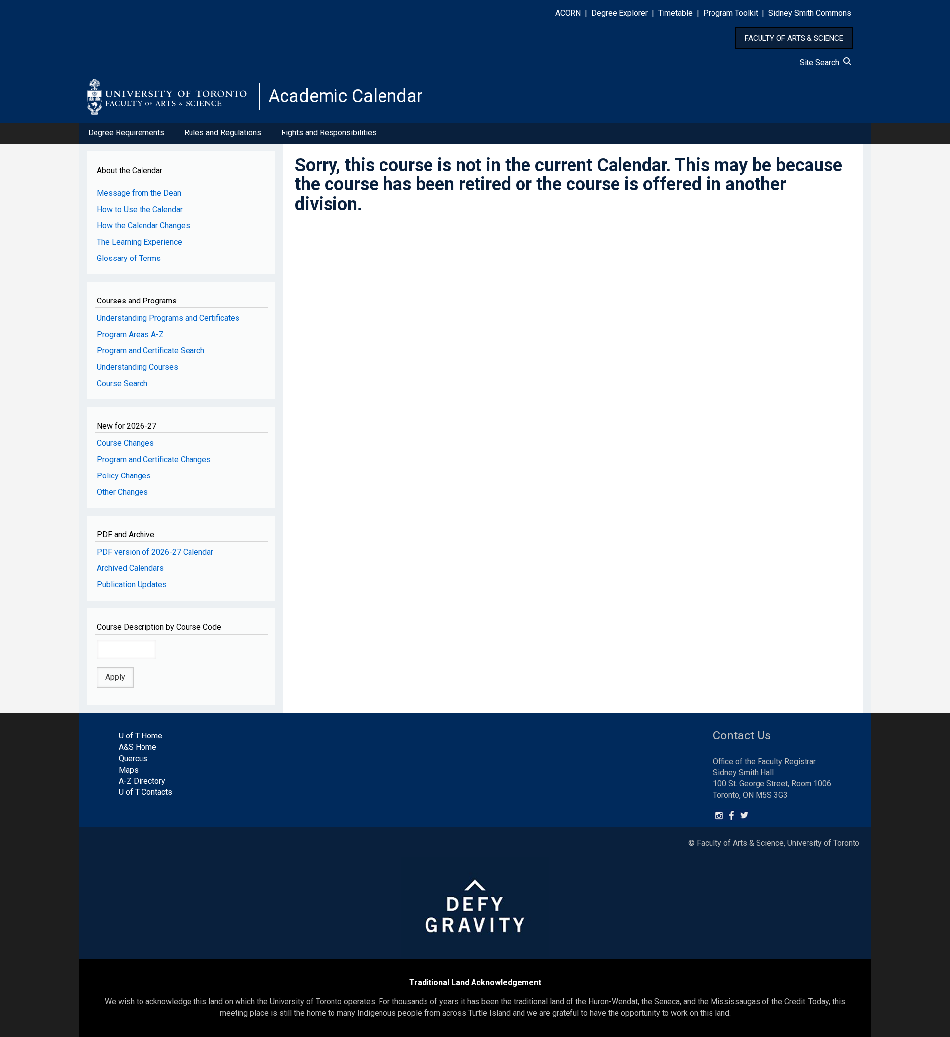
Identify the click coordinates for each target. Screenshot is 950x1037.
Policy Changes (124, 475)
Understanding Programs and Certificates (168, 318)
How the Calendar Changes (143, 225)
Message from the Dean (139, 193)
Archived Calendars (130, 568)
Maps (129, 770)
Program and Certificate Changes (154, 459)
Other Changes (122, 492)
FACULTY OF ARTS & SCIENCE (794, 38)
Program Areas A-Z (130, 334)
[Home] (173, 96)
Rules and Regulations (222, 132)
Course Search (122, 383)
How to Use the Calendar (140, 209)
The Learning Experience (139, 242)
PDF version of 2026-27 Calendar (155, 552)
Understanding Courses (137, 367)
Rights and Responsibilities (329, 132)
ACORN (568, 13)
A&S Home (137, 747)
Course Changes (125, 443)
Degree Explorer (619, 13)
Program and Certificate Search (150, 350)
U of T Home (140, 735)
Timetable (675, 13)
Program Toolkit (730, 13)
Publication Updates (132, 584)
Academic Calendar (345, 96)
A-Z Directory (142, 781)
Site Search (821, 62)
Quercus (133, 758)
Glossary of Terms (129, 258)
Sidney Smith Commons (809, 13)
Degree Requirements (126, 132)
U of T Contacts (145, 792)
